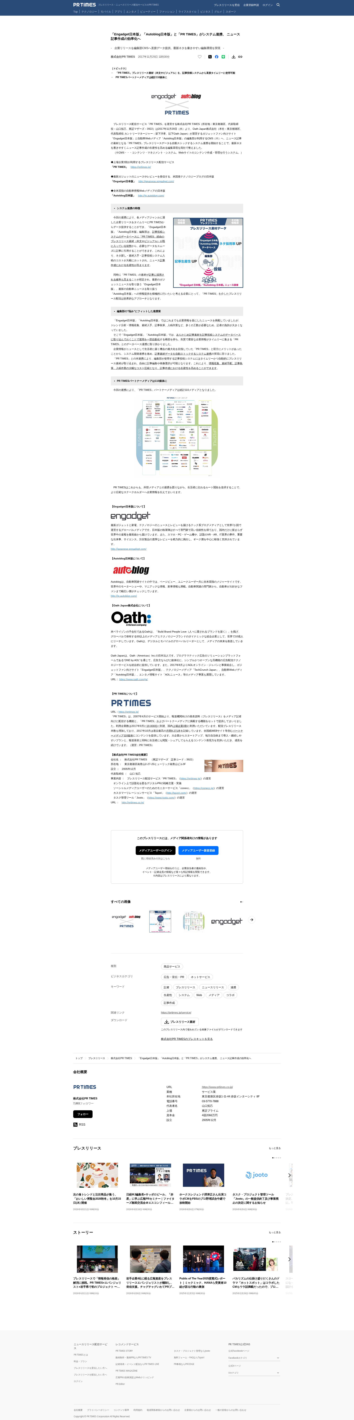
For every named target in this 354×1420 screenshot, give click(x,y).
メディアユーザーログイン (155, 850)
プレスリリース (185, 987)
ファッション (167, 11)
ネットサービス (200, 977)
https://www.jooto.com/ (161, 797)
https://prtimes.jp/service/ (176, 1012)
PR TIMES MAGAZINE (127, 1370)
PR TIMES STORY (124, 1350)
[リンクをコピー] (240, 57)
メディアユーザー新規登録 (198, 850)
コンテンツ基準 (121, 1410)
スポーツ (231, 11)
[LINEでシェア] (223, 57)
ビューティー (148, 11)
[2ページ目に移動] (242, 901)
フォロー (82, 1114)
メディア (214, 995)
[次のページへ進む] (251, 919)
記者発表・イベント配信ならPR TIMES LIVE (137, 1364)
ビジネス (205, 11)
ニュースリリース (213, 987)
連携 (233, 987)
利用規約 (137, 1410)
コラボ (230, 995)
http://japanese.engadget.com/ (156, 181)
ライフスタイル (187, 11)
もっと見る (275, 1148)
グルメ (218, 11)
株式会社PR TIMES (121, 1058)
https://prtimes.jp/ (141, 166)
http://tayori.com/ (176, 792)
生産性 (168, 995)
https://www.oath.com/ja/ (133, 679)
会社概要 (78, 1410)
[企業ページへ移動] (84, 1088)
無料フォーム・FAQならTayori (189, 1357)
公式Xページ (234, 1365)
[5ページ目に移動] (280, 1157)
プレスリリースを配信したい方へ (90, 1374)
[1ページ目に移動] (241, 901)
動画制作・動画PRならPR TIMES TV (133, 1357)
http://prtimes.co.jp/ (133, 802)
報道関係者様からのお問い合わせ (163, 1410)
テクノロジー (89, 11)
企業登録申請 (251, 5)
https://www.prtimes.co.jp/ (217, 1087)
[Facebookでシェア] (217, 57)
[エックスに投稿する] (210, 57)
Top (75, 11)
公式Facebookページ (238, 1350)
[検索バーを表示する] (278, 4)
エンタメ (131, 11)
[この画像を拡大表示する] (127, 921)
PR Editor (120, 1384)
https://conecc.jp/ (204, 788)
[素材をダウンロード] (234, 57)
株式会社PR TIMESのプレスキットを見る (187, 1038)
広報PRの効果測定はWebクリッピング (135, 1377)
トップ (79, 1058)
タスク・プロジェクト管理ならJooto (192, 1350)
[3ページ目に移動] (276, 1157)
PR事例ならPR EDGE (184, 1364)
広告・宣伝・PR (174, 977)
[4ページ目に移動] (278, 1157)
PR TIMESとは (81, 1354)
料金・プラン (80, 1361)
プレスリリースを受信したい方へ (90, 1368)
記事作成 (169, 1002)
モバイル (106, 11)
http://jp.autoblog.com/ (151, 195)
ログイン (268, 5)
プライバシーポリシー (98, 1410)
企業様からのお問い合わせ (197, 1410)
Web (199, 995)
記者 (166, 987)
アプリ (118, 11)
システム (184, 995)
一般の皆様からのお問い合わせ (230, 1410)
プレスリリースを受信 (227, 5)
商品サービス (172, 966)
